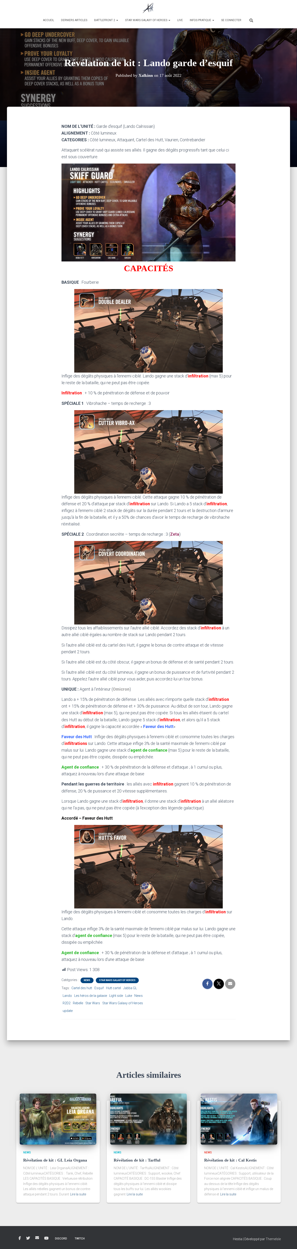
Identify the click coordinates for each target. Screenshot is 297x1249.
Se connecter (231, 20)
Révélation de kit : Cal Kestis (230, 1160)
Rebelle (78, 1003)
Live (180, 20)
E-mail (37, 1237)
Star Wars (92, 1003)
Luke (128, 996)
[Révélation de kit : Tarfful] (148, 1119)
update (68, 1011)
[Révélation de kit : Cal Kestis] (239, 1119)
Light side (116, 996)
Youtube (46, 1238)
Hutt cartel (113, 988)
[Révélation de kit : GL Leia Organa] (58, 1119)
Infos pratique (201, 20)
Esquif (99, 988)
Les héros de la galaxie (90, 996)
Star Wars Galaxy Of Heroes (117, 980)
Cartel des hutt (81, 988)
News (87, 980)
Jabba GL (130, 988)
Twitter (28, 1238)
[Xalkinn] (148, 8)
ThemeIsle (273, 1239)
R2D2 (67, 1003)
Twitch (80, 1238)
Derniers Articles (74, 20)
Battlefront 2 (105, 20)
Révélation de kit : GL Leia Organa (55, 1160)
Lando (67, 996)
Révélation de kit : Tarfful (137, 1160)
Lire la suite (78, 1194)
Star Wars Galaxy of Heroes (146, 20)
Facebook (19, 1238)
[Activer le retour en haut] (288, 1240)
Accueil (48, 20)
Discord (61, 1238)
